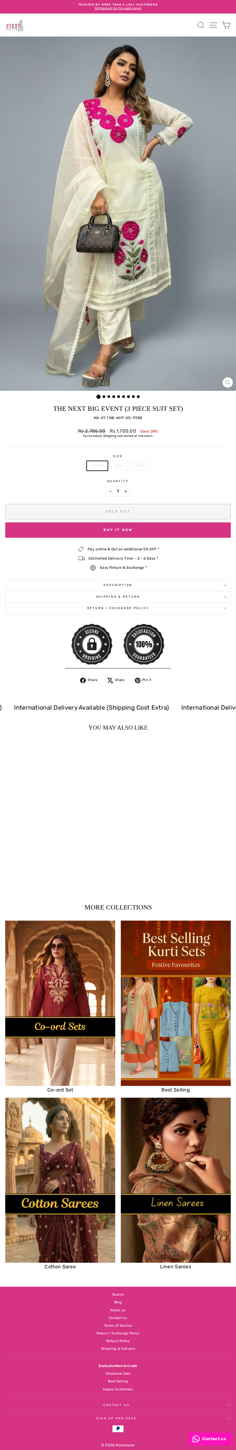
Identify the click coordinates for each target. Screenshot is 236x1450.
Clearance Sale (118, 1374)
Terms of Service (118, 1326)
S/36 (119, 465)
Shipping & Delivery (118, 1349)
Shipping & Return (118, 596)
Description (118, 585)
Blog (118, 1302)
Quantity (118, 481)
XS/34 (97, 465)
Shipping (109, 436)
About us (117, 1310)
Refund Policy (118, 1341)
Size (118, 456)
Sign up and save (116, 1418)
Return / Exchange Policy (118, 608)
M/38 (139, 465)
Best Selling (118, 1381)
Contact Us (118, 1318)
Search (118, 1295)
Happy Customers (118, 1389)
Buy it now (118, 530)
